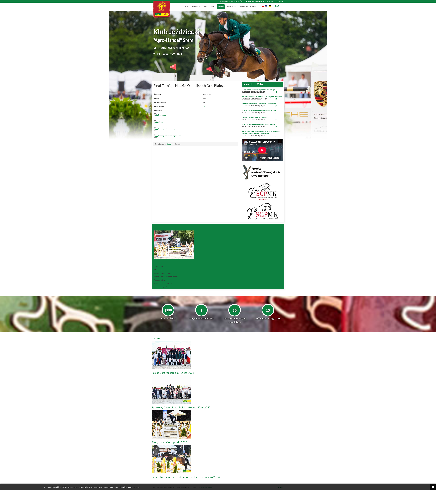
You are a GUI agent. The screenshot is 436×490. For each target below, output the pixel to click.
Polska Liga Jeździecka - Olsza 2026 (173, 372)
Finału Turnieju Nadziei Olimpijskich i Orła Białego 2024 (186, 477)
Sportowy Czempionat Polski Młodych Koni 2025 (181, 407)
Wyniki (160, 122)
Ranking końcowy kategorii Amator (170, 129)
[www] (276, 92)
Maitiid (158, 262)
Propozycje (162, 115)
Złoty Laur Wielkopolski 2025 (169, 442)
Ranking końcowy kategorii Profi (169, 136)
